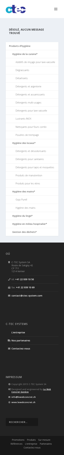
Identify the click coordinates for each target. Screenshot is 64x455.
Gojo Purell (21, 199)
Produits (31, 439)
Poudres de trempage (27, 134)
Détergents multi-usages (28, 102)
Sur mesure (44, 439)
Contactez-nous (20, 348)
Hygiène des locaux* (24, 143)
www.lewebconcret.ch (23, 402)
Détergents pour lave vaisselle (31, 110)
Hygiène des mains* (23, 191)
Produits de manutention (29, 175)
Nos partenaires (20, 340)
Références (16, 443)
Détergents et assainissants (30, 94)
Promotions (18, 439)
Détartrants (22, 78)
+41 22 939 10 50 (24, 279)
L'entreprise (18, 332)
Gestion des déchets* (24, 232)
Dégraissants (22, 70)
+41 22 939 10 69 (25, 287)
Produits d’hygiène (19, 46)
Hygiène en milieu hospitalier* (29, 223)
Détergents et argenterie (28, 86)
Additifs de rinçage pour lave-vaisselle (35, 62)
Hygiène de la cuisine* (25, 54)
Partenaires (46, 443)
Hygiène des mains (25, 207)
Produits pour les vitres (28, 183)
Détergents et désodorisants (31, 151)
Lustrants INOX (23, 118)
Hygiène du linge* (22, 215)
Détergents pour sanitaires (30, 159)
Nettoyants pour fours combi (31, 126)
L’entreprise (31, 443)
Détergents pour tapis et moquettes (35, 167)
